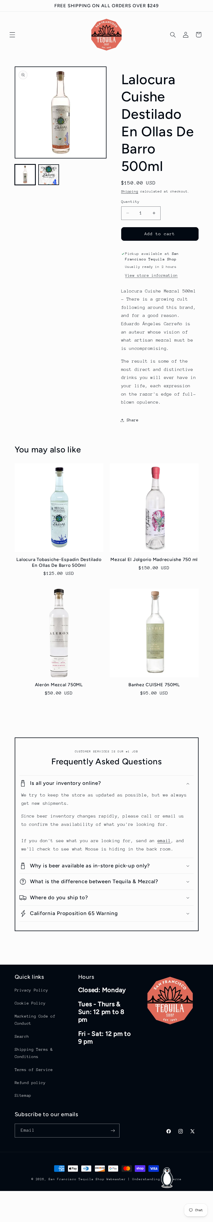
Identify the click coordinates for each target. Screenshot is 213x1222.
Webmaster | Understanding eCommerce (144, 1179)
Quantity (130, 201)
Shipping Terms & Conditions (34, 1053)
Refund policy (30, 1082)
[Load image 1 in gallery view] (25, 174)
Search (22, 1036)
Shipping (129, 191)
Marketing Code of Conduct (35, 1020)
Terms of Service (34, 1069)
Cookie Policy (30, 1003)
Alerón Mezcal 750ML (59, 684)
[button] (12, 34)
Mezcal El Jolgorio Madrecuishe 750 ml (154, 559)
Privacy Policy (31, 990)
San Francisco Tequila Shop (76, 1179)
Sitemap (23, 1095)
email (164, 840)
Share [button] (133, 420)
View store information (151, 275)
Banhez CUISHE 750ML (154, 684)
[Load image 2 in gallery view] (48, 174)
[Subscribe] (112, 1130)
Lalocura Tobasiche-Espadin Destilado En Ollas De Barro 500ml (58, 562)
